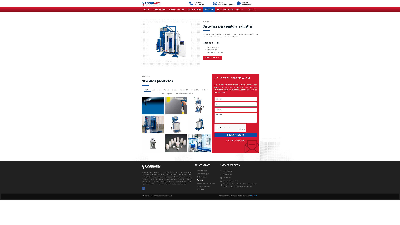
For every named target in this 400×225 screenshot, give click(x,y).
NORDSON (253, 195)
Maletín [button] (205, 90)
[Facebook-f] (143, 188)
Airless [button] (166, 90)
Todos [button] (147, 90)
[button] (168, 61)
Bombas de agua (176, 10)
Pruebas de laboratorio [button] (185, 94)
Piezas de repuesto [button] (166, 94)
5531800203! (240, 140)
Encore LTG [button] (195, 90)
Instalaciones (194, 10)
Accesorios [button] (156, 90)
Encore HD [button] (184, 90)
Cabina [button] (174, 90)
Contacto (251, 10)
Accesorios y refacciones (229, 10)
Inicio (146, 10)
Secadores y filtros (203, 186)
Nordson (209, 10)
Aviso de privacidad (224, 195)
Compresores (159, 10)
